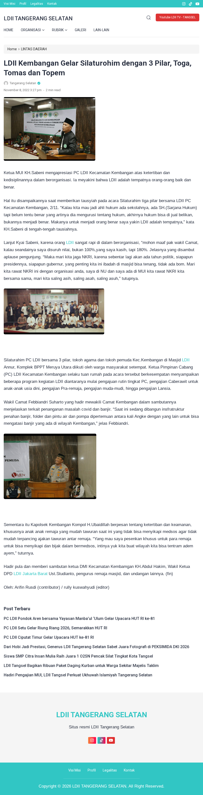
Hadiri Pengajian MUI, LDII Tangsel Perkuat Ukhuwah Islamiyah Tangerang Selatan (78, 675)
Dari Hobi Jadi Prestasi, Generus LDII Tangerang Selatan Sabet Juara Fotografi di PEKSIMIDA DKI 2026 (96, 646)
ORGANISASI (31, 30)
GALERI (80, 30)
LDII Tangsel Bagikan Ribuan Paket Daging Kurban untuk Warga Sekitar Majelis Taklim (81, 665)
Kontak (52, 3)
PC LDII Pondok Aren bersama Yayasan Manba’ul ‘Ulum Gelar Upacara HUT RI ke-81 (79, 618)
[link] (183, 4)
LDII (70, 242)
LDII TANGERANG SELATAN (38, 18)
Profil (23, 3)
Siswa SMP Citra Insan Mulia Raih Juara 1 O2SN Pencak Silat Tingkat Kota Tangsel (78, 656)
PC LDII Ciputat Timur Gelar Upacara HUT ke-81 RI (49, 637)
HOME (8, 30)
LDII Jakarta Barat (31, 573)
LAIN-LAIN (101, 30)
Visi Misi (9, 3)
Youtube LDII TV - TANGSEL (177, 17)
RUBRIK (58, 30)
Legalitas (36, 3)
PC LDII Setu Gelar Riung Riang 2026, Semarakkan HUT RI (55, 628)
